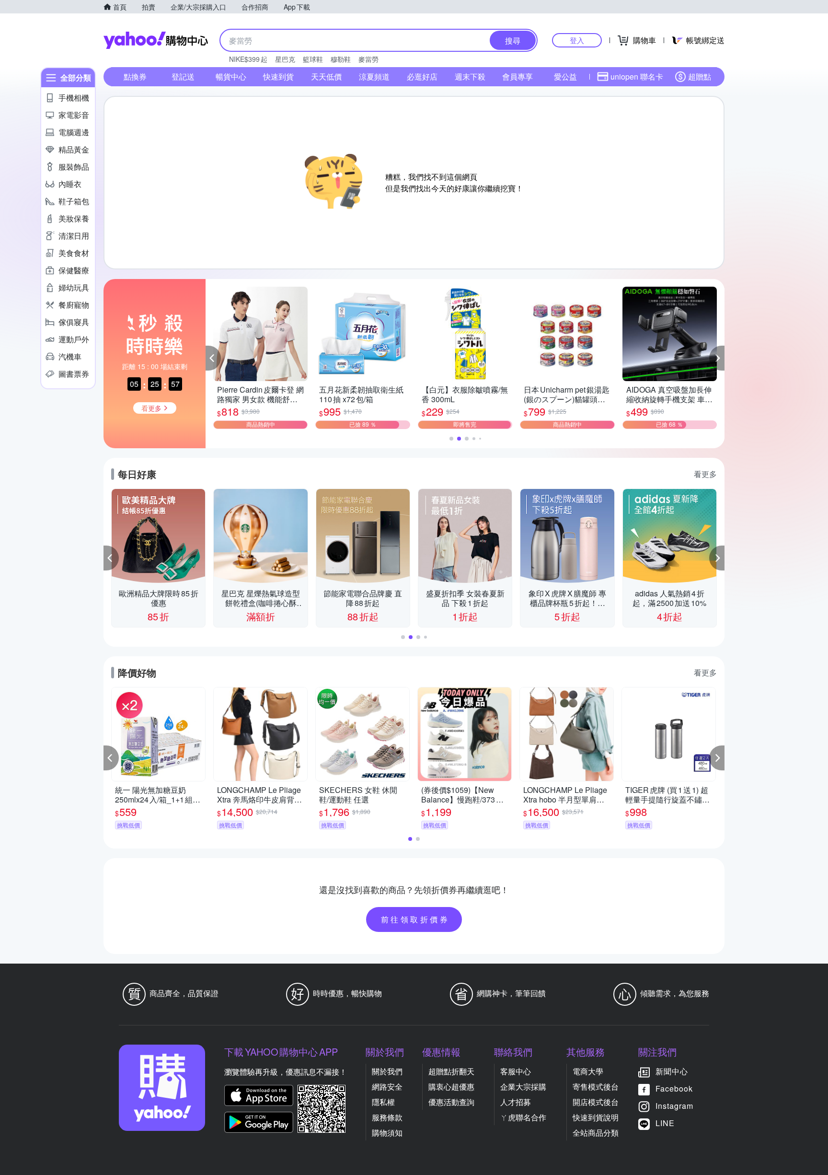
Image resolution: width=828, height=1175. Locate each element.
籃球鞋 (313, 59)
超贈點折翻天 (451, 1071)
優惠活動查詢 (451, 1101)
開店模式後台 (596, 1101)
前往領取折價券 (415, 919)
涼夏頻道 (374, 76)
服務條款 (387, 1117)
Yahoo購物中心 (156, 40)
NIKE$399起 (248, 59)
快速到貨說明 (596, 1117)
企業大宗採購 (523, 1086)
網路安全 (387, 1086)
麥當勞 (368, 59)
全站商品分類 (596, 1132)
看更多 (705, 473)
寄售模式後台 (596, 1086)
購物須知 (387, 1132)
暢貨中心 (231, 76)
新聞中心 (672, 1071)
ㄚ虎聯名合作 (523, 1117)
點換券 (135, 76)
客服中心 (515, 1071)
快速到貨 (278, 76)
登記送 (183, 76)
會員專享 (517, 76)
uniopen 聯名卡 (636, 76)
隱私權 (383, 1101)
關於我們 (387, 1071)
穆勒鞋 (341, 59)
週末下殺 (470, 76)
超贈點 (699, 76)
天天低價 (326, 76)
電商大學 (588, 1071)
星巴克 (285, 59)
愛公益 (565, 76)
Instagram (674, 1105)
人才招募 (515, 1101)
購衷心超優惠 (451, 1086)
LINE (665, 1122)
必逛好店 (422, 76)
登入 (577, 40)
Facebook (674, 1088)
